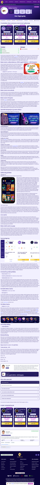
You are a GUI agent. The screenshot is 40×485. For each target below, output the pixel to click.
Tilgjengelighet (34, 467)
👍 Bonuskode (8, 20)
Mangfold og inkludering (35, 464)
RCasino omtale (33, 414)
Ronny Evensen (8, 431)
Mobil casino (3, 464)
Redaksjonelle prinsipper (35, 461)
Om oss (21, 461)
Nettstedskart (22, 469)
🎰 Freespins (13, 20)
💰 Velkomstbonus (3, 20)
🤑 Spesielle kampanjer (20, 20)
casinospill (21, 82)
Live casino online (15, 145)
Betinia (37, 309)
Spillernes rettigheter (13, 466)
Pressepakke (33, 469)
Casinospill (16, 1)
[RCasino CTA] (30, 411)
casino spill (16, 56)
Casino (6, 1)
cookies (12, 483)
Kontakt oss (21, 467)
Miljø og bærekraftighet (35, 466)
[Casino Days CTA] (4, 28)
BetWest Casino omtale (6, 414)
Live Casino (2, 469)
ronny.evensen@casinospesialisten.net (6, 435)
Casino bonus (11, 1)
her (27, 402)
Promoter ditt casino (13, 464)
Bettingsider (35, 1)
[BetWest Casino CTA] (4, 411)
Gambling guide (29, 1)
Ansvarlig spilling (12, 469)
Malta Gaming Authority (24, 313)
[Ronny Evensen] (3, 367)
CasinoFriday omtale (20, 31)
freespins (5, 99)
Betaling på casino (22, 1)
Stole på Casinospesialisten (24, 464)
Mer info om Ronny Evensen (4, 444)
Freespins (2, 466)
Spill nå (7, 41)
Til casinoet (23, 259)
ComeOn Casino (5, 302)
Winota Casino (28, 310)
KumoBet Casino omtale (20, 414)
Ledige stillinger (22, 466)
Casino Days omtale (7, 31)
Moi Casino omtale (33, 31)
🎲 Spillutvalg (26, 20)
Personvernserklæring (13, 461)
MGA (10, 467)
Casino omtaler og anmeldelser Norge (7, 4)
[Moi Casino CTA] (30, 28)
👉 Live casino (31, 20)
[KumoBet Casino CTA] (17, 411)
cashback (5, 139)
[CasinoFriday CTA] (17, 28)
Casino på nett (3, 461)
